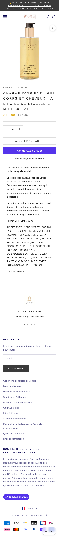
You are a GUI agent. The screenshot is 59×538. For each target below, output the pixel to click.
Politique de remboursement (18, 402)
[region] (29, 307)
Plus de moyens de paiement (29, 158)
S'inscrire (16, 369)
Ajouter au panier (29, 141)
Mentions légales (12, 386)
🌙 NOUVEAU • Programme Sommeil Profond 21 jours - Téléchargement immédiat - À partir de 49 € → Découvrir (29, 5)
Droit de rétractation (13, 438)
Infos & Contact (11, 413)
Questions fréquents (13, 433)
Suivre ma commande (14, 418)
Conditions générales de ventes (19, 380)
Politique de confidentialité (16, 391)
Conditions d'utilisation (14, 397)
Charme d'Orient (16, 87)
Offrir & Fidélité (11, 407)
